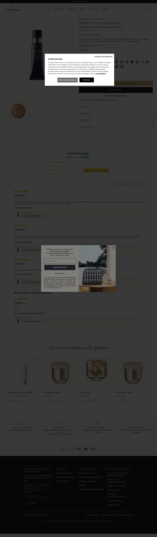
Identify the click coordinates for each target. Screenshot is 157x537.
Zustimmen (86, 80)
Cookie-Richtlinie (100, 74)
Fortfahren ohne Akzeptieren (103, 56)
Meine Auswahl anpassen (67, 80)
